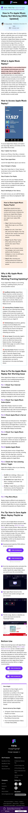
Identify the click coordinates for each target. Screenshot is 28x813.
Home (5, 7)
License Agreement (7, 803)
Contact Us (4, 786)
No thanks (7, 811)
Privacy (16, 801)
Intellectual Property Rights (9, 805)
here (20, 809)
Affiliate (3, 788)
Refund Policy (16, 803)
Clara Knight (9, 24)
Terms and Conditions (8, 801)
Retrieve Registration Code (7, 794)
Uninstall (22, 803)
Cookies (21, 801)
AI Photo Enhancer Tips (19, 768)
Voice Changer (5, 766)
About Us (4, 783)
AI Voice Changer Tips (19, 765)
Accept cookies (21, 811)
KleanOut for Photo (6, 768)
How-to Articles (5, 791)
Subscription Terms (20, 805)
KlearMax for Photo (6, 761)
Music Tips (11, 7)
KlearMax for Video (6, 763)
